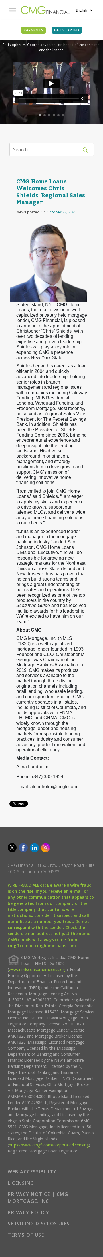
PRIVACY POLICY (28, 1212)
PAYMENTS (33, 30)
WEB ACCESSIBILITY (32, 1172)
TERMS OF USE (26, 1235)
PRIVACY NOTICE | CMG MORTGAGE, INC (38, 1197)
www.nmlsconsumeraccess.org (37, 969)
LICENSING (21, 1183)
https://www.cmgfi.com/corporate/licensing (49, 1145)
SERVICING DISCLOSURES (39, 1223)
